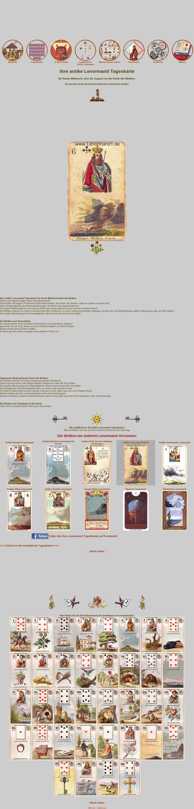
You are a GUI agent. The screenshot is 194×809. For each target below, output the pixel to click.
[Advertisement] (97, 20)
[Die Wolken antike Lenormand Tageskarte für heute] (97, 191)
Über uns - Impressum (97, 808)
